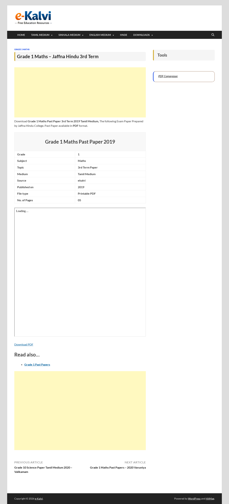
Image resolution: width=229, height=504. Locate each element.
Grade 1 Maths (22, 49)
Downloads (141, 34)
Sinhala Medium (69, 34)
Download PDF (23, 344)
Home (21, 34)
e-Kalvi (39, 498)
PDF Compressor (168, 76)
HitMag (210, 498)
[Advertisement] (80, 92)
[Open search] (213, 35)
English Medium (100, 34)
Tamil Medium (40, 34)
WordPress (194, 498)
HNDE (123, 34)
